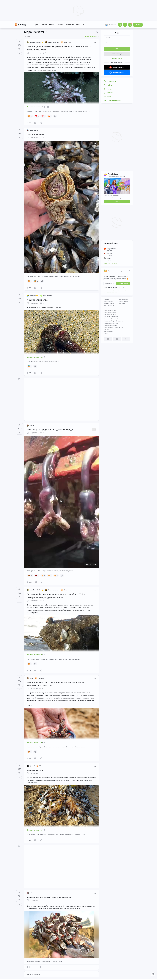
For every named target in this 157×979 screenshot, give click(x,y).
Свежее (51, 24)
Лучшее (44, 24)
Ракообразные (31, 276)
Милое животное (35, 134)
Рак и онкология (32, 747)
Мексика (45, 361)
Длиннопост (63, 659)
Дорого (37, 961)
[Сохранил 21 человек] (35, 840)
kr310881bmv (34, 130)
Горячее (36, 24)
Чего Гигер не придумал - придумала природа (50, 429)
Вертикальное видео (56, 276)
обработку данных (118, 290)
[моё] (28, 361)
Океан (38, 659)
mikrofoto (33, 295)
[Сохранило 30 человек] (35, 122)
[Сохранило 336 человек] (36, 582)
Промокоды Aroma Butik (111, 319)
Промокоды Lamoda (110, 312)
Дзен (75, 111)
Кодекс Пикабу (108, 301)
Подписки (60, 24)
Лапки (62, 834)
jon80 (31, 678)
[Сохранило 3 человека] (35, 373)
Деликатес (30, 961)
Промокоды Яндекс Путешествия (114, 321)
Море (33, 659)
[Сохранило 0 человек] (34, 967)
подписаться (123, 283)
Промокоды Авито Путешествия (113, 327)
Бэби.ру (106, 334)
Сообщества (70, 24)
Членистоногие (69, 276)
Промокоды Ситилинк (110, 325)
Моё (57, 834)
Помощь (106, 299)
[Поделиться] (41, 122)
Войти (138, 25)
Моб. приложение (109, 305)
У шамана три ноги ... (37, 300)
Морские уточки (32, 111)
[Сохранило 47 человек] (35, 758)
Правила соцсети (123, 299)
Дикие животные (66, 111)
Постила (106, 329)
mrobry (32, 425)
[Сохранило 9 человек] (35, 287)
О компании (121, 303)
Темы (84, 24)
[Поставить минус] (19, 49)
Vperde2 (32, 766)
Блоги (78, 24)
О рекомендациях (123, 301)
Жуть (39, 571)
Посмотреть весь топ (110, 263)
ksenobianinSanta (35, 42)
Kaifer (31, 893)
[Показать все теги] (89, 111)
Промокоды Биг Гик (110, 310)
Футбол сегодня (108, 331)
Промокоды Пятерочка (111, 317)
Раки (28, 659)
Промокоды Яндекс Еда (111, 323)
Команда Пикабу (109, 303)
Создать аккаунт (117, 54)
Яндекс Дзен (82, 111)
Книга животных (53, 747)
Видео (77, 276)
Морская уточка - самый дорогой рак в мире (49, 897)
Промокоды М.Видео (110, 314)
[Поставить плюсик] (19, 41)
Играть (117, 201)
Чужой (33, 834)
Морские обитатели (44, 111)
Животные (56, 111)
